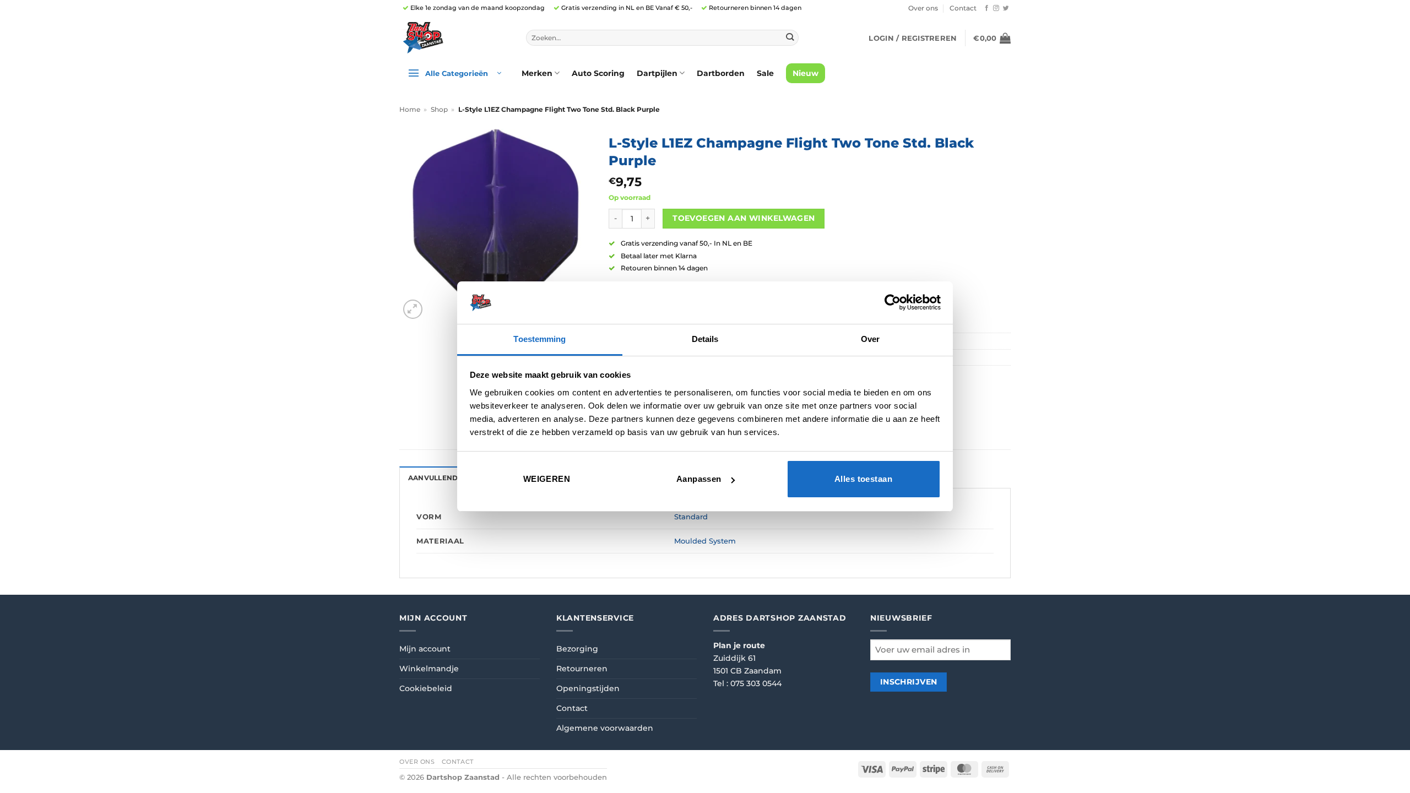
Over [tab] (870, 339)
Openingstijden (588, 688)
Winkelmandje (429, 668)
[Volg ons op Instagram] (996, 8)
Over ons (923, 8)
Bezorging (577, 649)
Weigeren (547, 479)
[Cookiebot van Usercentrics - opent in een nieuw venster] (892, 302)
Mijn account (425, 649)
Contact (963, 8)
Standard (691, 516)
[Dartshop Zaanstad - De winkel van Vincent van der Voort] (454, 38)
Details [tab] (705, 339)
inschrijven (908, 682)
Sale (765, 73)
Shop (439, 109)
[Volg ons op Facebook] (987, 8)
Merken (537, 73)
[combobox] (662, 38)
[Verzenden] (789, 37)
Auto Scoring (598, 73)
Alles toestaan (863, 479)
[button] (913, 38)
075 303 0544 (756, 683)
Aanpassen (699, 479)
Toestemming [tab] (539, 339)
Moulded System (705, 540)
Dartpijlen (657, 73)
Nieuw (805, 73)
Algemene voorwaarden (604, 728)
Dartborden (721, 73)
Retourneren (582, 668)
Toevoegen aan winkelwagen (744, 218)
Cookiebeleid (425, 688)
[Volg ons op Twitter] (1006, 8)
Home (409, 109)
